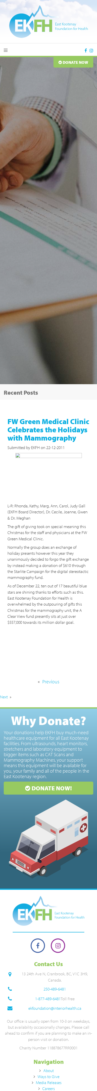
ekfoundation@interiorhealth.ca (54, 1008)
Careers (48, 1088)
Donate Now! (51, 788)
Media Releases (48, 1082)
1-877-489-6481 (48, 998)
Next (4, 696)
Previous (50, 681)
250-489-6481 (55, 989)
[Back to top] (83, 1077)
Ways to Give (48, 1076)
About (48, 1070)
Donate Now (75, 62)
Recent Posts (21, 392)
